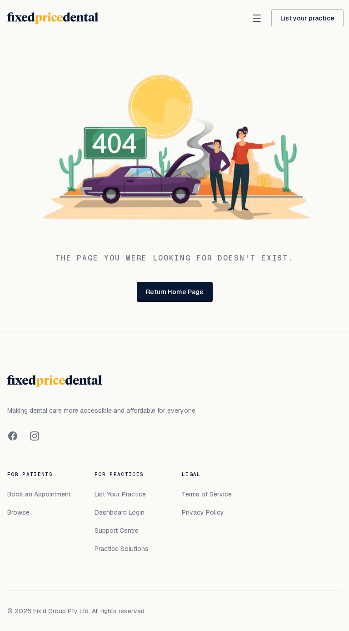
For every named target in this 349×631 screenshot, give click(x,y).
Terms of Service (207, 494)
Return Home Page (175, 292)
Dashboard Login (120, 512)
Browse (18, 512)
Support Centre (117, 530)
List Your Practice (120, 494)
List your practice (307, 18)
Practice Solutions (122, 549)
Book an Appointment (38, 494)
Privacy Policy (203, 512)
